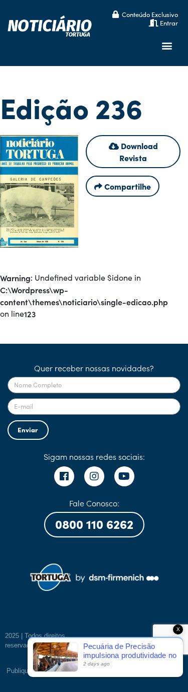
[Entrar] (153, 23)
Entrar (169, 23)
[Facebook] (64, 476)
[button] (167, 46)
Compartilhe (126, 186)
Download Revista (138, 151)
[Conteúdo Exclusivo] (115, 14)
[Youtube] (124, 476)
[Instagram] (94, 476)
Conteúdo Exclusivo (150, 14)
